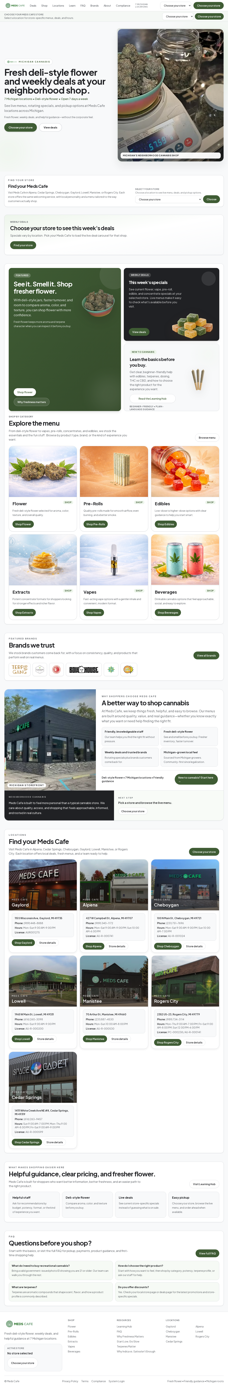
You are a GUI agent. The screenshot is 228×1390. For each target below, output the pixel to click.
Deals (33, 5)
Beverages (74, 1351)
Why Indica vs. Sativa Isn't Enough (136, 1351)
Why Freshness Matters (130, 1336)
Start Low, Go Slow (128, 1341)
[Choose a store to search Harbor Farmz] (111, 669)
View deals (50, 127)
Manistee (171, 1336)
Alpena (200, 1326)
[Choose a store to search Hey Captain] (129, 669)
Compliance (123, 5)
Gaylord (171, 1326)
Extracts (73, 1341)
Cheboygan (173, 1331)
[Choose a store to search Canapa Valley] (40, 669)
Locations (58, 5)
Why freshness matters (31, 402)
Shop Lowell (22, 1038)
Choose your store (208, 5)
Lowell (199, 1331)
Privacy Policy (70, 1381)
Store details (47, 942)
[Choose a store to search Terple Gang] (19, 669)
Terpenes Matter (126, 1346)
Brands (94, 5)
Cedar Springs (174, 1341)
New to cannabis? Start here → (195, 779)
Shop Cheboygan (168, 946)
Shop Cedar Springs (27, 1142)
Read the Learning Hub (153, 398)
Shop (44, 5)
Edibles (72, 1336)
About (107, 5)
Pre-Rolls (73, 1331)
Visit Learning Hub (204, 1184)
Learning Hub (124, 1326)
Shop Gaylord (23, 942)
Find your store (23, 245)
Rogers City (202, 1336)
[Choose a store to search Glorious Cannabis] (56, 669)
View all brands (206, 655)
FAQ (83, 5)
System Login (117, 1381)
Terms (85, 1381)
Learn (72, 5)
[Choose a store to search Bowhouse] (84, 669)
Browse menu (207, 437)
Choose (211, 199)
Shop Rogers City (168, 1042)
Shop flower (24, 392)
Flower (72, 1326)
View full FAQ (207, 1253)
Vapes (71, 1346)
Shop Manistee (95, 1038)
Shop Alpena (94, 946)
